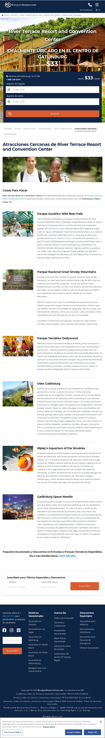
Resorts (14, 15)
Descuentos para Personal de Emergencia (87, 640)
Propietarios (87, 10)
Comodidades (44, 128)
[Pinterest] (18, 630)
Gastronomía (10, 134)
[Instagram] (11, 630)
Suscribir (85, 586)
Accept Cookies (74, 732)
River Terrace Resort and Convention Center (40, 15)
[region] (52, 728)
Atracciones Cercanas (86, 128)
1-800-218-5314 (67, 555)
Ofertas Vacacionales (89, 647)
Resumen (8, 128)
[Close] (101, 722)
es (98, 10)
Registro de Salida (15, 96)
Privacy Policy (49, 727)
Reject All (92, 732)
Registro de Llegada (16, 83)
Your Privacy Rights (12, 732)
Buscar (54, 113)
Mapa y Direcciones (63, 128)
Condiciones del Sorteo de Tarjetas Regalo (62, 657)
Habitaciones (29, 128)
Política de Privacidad (64, 618)
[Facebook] (4, 630)
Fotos (18, 128)
